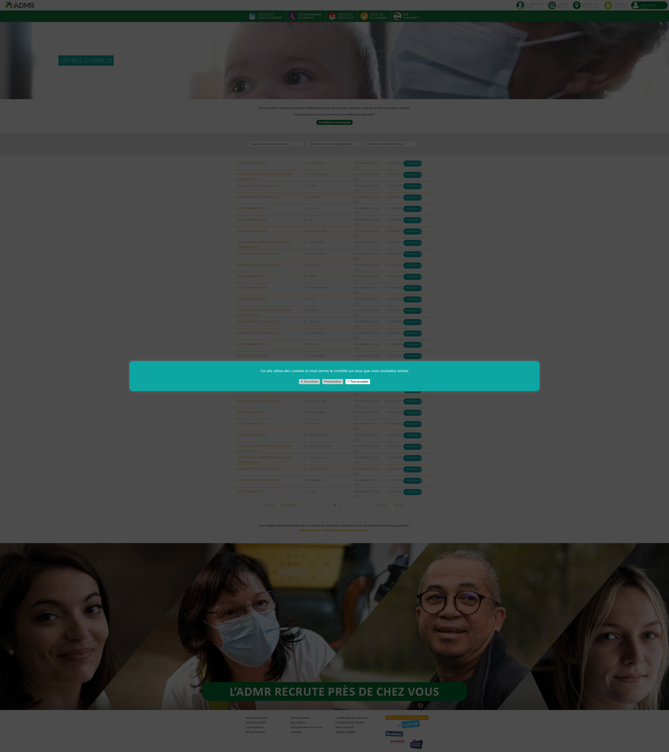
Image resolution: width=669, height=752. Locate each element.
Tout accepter (358, 381)
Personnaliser (332, 381)
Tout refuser (310, 381)
